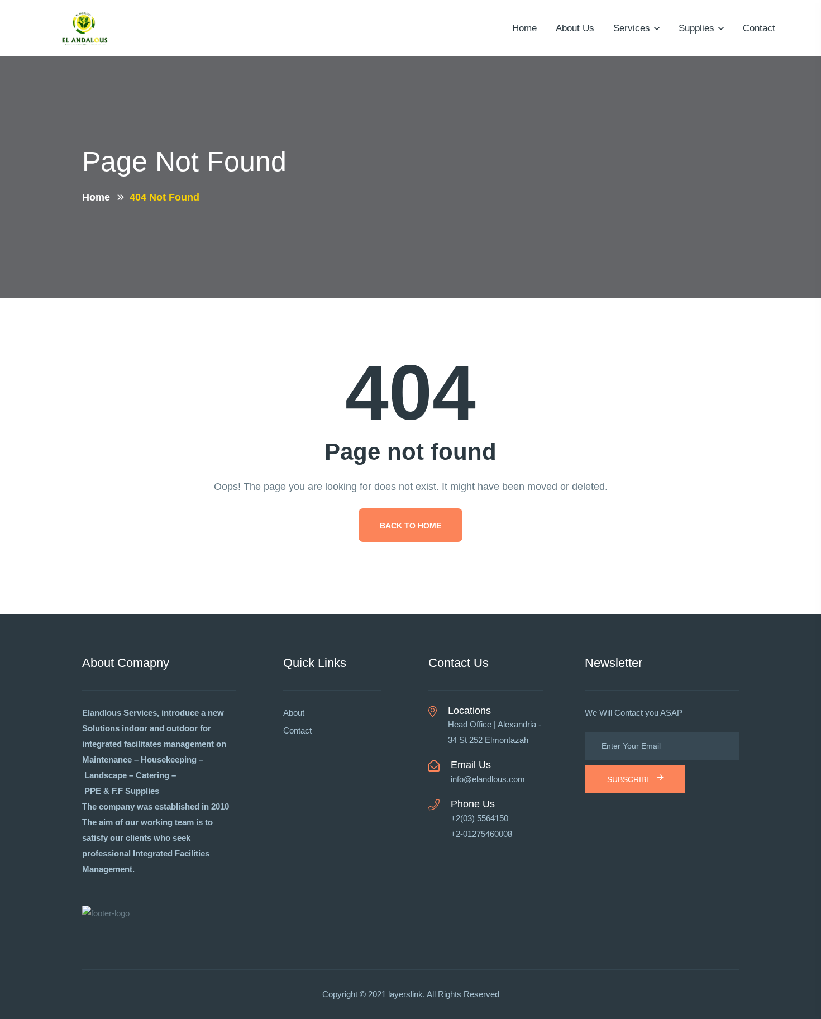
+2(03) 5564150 (479, 818)
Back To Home (410, 525)
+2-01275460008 (481, 834)
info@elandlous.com (488, 779)
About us (575, 28)
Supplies (696, 28)
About (293, 712)
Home (524, 28)
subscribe (629, 779)
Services (631, 28)
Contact (759, 28)
